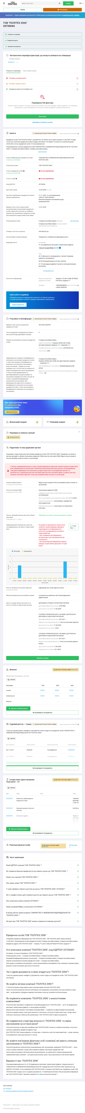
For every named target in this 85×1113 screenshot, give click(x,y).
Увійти (22, 10)
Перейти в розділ (43, 658)
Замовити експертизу (14, 46)
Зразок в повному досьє (19, 708)
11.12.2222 (9, 816)
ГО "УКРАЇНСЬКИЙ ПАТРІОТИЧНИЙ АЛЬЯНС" (18, 1091)
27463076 (71, 750)
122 (48, 363)
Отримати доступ (14, 437)
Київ (38, 1074)
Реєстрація (63, 10)
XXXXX (42, 690)
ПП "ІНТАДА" (7, 1088)
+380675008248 (61, 287)
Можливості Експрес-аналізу (43, 122)
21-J (59, 345)
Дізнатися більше (12, 412)
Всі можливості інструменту (42, 712)
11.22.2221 (9, 808)
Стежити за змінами (14, 34)
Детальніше (74, 221)
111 (69, 345)
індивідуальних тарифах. (71, 15)
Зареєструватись (18, 305)
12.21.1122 (9, 798)
